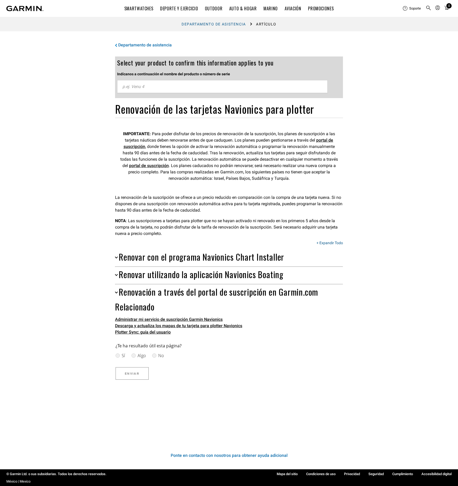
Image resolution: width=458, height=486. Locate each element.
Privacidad (352, 474)
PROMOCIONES (321, 8)
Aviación (293, 8)
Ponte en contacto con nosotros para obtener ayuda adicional (229, 455)
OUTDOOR (213, 8)
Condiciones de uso (321, 474)
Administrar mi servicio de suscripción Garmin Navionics (169, 319)
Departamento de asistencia (214, 24)
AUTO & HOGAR (243, 8)
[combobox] (222, 86)
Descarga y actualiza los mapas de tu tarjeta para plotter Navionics (178, 325)
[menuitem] (412, 8)
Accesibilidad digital (436, 474)
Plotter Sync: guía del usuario (143, 332)
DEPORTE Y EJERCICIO (179, 8)
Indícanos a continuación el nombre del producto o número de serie (173, 74)
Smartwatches (138, 8)
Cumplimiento (402, 474)
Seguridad (376, 474)
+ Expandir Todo (329, 243)
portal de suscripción (149, 165)
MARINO (270, 8)
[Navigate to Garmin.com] (24, 8)
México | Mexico (18, 481)
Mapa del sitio (287, 474)
